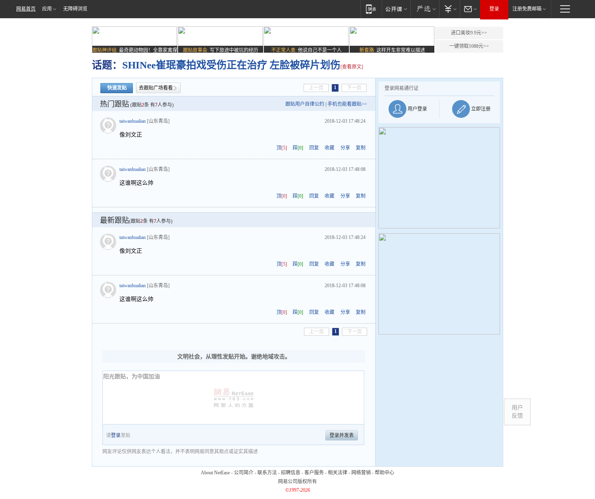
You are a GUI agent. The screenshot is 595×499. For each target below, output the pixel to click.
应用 (47, 9)
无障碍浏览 (75, 9)
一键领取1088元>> (469, 46)
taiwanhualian (132, 121)
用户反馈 (517, 412)
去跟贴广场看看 (156, 88)
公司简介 (243, 473)
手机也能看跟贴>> (347, 104)
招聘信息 (290, 473)
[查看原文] (351, 67)
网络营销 (361, 473)
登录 (494, 9)
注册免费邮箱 (527, 9)
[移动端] (371, 8)
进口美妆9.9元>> (469, 33)
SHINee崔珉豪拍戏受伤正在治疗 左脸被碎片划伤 (231, 65)
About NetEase (215, 473)
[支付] (449, 8)
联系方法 (267, 473)
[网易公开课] (396, 8)
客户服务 (314, 473)
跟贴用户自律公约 (304, 104)
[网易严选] (424, 8)
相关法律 (337, 473)
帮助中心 (384, 473)
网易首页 (26, 9)
